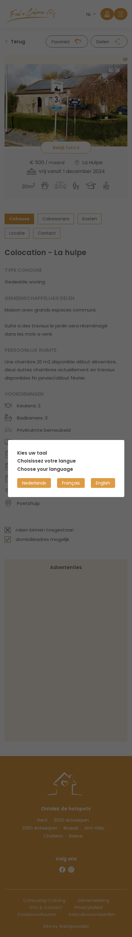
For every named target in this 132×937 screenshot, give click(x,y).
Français (71, 483)
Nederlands (34, 483)
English (103, 483)
